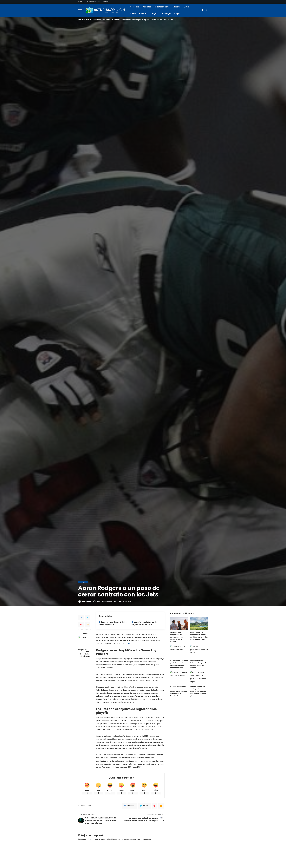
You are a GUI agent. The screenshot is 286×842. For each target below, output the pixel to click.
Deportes (83, 582)
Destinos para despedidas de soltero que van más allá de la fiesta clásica (178, 637)
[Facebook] (81, 617)
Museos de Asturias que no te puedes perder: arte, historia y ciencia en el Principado (178, 691)
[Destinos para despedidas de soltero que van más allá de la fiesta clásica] (179, 623)
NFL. (129, 643)
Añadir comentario (124, 601)
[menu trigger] (81, 10)
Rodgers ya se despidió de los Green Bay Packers (113, 623)
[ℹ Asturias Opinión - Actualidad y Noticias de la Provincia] (106, 10)
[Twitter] (87, 617)
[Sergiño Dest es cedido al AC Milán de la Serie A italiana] (84, 642)
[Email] (87, 624)
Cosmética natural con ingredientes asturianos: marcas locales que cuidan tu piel (198, 691)
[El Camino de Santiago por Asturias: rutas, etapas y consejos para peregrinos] (179, 651)
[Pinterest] (81, 624)
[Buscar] (206, 10)
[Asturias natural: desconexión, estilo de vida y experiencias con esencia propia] (199, 623)
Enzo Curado (86, 601)
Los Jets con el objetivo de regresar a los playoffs (144, 623)
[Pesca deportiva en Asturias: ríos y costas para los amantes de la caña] (199, 651)
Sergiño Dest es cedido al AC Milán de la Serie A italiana (84, 653)
